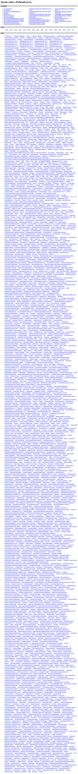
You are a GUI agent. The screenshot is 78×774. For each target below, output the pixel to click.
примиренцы (40, 580)
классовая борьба (26, 392)
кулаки (58, 423)
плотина (15, 536)
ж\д (45, 335)
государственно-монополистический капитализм (35, 306)
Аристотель (40, 76)
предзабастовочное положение (29, 575)
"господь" (20, 51)
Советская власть (9, 191)
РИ (47, 176)
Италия (45, 127)
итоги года (48, 379)
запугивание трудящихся (34, 354)
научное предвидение (27, 470)
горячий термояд (60, 304)
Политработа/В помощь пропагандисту (39, 21)
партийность (72, 518)
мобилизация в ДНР (32, 458)
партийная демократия (37, 518)
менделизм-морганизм (61, 445)
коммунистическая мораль (11, 406)
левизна (62, 425)
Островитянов (63, 162)
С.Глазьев (37, 184)
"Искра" (28, 36)
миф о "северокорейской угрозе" (38, 457)
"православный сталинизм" (50, 58)
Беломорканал (38, 80)
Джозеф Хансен (23, 112)
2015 (55, 30)
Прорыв (71, 174)
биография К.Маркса (49, 244)
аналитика (7, 228)
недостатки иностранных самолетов (59, 475)
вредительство (31, 289)
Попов (69, 169)
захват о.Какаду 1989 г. (57, 355)
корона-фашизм (36, 414)
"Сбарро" (23, 47)
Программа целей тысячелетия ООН (65, 173)
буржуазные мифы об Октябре (12, 266)
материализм (58, 440)
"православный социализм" (34, 58)
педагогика (22, 521)
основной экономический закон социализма (41, 507)
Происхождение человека (52, 174)
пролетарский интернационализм (13, 595)
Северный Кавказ (49, 188)
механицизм (71, 448)
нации (6, 472)
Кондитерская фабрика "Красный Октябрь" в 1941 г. (18, 137)
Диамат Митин (33, 112)
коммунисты (38, 406)
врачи (68, 288)
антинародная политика (59, 232)
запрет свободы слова (21, 354)
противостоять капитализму (12, 609)
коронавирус (52, 414)
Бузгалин (40, 85)
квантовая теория (58, 389)
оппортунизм (71, 499)
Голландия (21, 103)
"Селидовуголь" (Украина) (34, 47)
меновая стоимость (10, 447)
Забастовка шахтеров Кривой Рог (13, 118)
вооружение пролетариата (56, 284)
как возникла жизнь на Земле (65, 382)
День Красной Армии (28, 110)
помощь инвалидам (51, 560)
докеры (25, 330)
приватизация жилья (66, 578)
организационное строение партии (25, 502)
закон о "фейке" (24, 348)
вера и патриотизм (17, 272)
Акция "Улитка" (29, 74)
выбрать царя (42, 296)
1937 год (64, 64)
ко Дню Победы (9, 401)
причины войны (28, 584)
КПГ (68, 129)
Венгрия (34, 91)
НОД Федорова (13, 154)
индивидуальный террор (64, 365)
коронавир (44, 414)
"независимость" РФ (37, 54)
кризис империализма (55, 421)
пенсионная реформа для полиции (26, 523)
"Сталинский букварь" (70, 47)
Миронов (50, 149)
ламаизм (49, 425)
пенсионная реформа (10, 523)
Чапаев (62, 211)
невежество (8, 475)
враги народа (61, 288)
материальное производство (46, 441)
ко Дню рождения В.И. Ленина (23, 401)
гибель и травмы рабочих (23, 301)
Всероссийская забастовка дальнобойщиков (28, 96)
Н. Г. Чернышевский (22, 151)
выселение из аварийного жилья (47, 298)
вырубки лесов (34, 298)
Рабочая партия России (45, 178)
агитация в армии (49, 223)
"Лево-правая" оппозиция (11, 37)
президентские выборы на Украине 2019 (15, 577)
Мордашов (69, 149)
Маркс (73, 146)
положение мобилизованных (30, 555)
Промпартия (64, 174)
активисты (56, 225)
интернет (37, 370)
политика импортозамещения (38, 546)
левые (67, 425)
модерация (52, 458)
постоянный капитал (34, 565)
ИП (11, 125)
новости (53, 482)
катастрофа (51, 387)
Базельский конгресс (56, 78)
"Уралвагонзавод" (9, 49)
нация (55, 474)
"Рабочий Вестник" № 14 (55, 41)
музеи (70, 460)
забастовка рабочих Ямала (11, 343)
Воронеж (66, 95)
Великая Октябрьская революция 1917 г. (40, 88)
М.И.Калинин (49, 144)
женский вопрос (68, 335)
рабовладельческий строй (50, 612)
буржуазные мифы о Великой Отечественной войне (57, 264)
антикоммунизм (47, 232)
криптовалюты (8, 423)
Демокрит (18, 110)
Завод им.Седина (53, 118)
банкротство (63, 239)
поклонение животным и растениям (14, 545)
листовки (50, 430)
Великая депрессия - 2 (56, 90)
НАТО (67, 152)
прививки (21, 580)
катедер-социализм (10, 389)
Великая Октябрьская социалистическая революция (18, 90)
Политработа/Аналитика (35, 18)
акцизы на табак (72, 225)
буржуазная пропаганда (60, 259)
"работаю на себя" (63, 58)
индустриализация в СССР (12, 367)
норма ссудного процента (11, 485)
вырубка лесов (24, 298)
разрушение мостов (33, 622)
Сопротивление (43, 191)
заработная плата (47, 354)
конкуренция (18, 409)
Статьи (56, 22)
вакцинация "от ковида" (11, 271)
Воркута (60, 95)
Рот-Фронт (56, 183)
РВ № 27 (38, 176)
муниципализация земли (11, 462)
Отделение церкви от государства (13, 164)
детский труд (17, 323)
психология (46, 611)
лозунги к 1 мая (9, 433)
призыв (33, 580)
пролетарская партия (35, 594)
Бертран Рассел (27, 81)
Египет (47, 113)
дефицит (44, 323)
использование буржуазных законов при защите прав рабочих (34, 374)
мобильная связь (43, 458)
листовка (44, 430)
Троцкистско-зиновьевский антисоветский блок (31, 201)
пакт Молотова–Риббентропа (36, 516)
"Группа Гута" (8, 36)
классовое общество (10, 397)
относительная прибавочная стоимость (15, 512)
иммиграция (52, 364)
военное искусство (71, 274)
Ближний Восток (42, 81)
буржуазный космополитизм (25, 267)
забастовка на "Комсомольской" (60, 342)
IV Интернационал (19, 69)
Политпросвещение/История (11, 22)
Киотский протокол (10, 134)
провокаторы (25, 587)
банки (56, 239)
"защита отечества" (63, 51)
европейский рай (22, 333)
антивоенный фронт (36, 230)
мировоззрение (51, 452)
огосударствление (55, 497)
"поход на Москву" (61, 56)
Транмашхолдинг (49, 200)
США (72, 184)
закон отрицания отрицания (57, 348)
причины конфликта (47, 585)
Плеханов (12, 169)
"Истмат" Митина (37, 36)
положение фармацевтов (27, 560)
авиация (36, 222)
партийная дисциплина (51, 518)
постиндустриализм (68, 563)
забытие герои (23, 345)
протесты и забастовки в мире (36, 604)
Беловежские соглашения (26, 80)
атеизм (43, 239)
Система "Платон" (47, 189)
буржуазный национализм (53, 267)
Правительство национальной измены (24, 171)
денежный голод (47, 320)
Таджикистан (8, 198)
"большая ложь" (69, 49)
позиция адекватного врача (61, 543)
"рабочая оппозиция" (10, 59)
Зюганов (69, 122)
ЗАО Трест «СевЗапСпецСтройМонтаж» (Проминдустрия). (38, 117)
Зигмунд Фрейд (34, 122)
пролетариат (24, 594)
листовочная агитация (61, 430)
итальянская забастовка (70, 377)
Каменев (47, 130)
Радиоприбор (70, 179)
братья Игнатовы (9, 254)
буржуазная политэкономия (45, 259)
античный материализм (52, 237)
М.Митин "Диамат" (68, 144)
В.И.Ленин (72, 85)
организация (8, 504)
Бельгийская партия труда (58, 80)
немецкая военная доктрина (12, 477)
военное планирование (11, 276)
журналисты (63, 338)
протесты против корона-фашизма (28, 606)
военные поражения (46, 277)
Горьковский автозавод (70, 103)
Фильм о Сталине (16, 208)
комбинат (50, 403)
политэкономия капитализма (12, 551)
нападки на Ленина (59, 463)
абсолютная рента (29, 220)
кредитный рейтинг (69, 418)
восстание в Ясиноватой (57, 286)
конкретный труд (9, 409)
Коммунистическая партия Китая (21, 135)
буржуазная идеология (10, 257)
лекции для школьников (42, 426)
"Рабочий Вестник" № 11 (11, 41)
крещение (37, 419)
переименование (9, 528)
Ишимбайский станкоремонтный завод (59, 127)
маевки (47, 433)
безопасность (23, 242)
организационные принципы (43, 502)
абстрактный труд (40, 220)
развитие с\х (32, 619)
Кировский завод (21, 134)
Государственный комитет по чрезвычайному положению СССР (36, 105)
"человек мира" (25, 61)
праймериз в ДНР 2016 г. (34, 572)
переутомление (66, 529)
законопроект (47, 350)
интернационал (17, 370)
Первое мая (21, 167)
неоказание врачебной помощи (23, 479)
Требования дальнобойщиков (63, 200)
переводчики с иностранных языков (41, 526)
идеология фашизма (59, 360)
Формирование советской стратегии (50, 210)
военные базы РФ (52, 276)
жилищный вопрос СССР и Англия (14, 338)
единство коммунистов (11, 335)
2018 (42, 30)
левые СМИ (74, 425)
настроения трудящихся (64, 467)
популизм (18, 562)
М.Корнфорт (58, 144)
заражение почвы (28, 355)
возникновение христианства (56, 281)
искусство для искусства (65, 372)
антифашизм (20, 235)
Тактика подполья (40, 198)
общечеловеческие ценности (12, 496)
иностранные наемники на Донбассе (58, 367)
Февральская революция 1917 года (43, 206)
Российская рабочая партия (24, 183)
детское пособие (27, 323)
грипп (67, 310)
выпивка (60, 296)
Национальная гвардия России (48, 154)
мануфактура (63, 435)
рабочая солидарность (39, 614)
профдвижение (25, 609)
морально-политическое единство (52, 460)
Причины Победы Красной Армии (45, 173)
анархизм (14, 228)
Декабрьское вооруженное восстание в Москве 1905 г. (40, 108)
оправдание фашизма (49, 501)
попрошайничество (10, 562)
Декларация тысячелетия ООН (64, 108)
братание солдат (64, 252)
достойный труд (38, 332)
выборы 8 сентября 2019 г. (69, 294)
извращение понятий (30, 362)
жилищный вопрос (56, 337)
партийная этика (63, 518)
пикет (51, 531)
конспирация (27, 409)
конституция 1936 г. (45, 409)
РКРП (56, 176)
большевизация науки (34, 247)
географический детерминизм (57, 299)
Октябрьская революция (11, 162)
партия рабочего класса (40, 519)
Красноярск (16, 139)
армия (31, 239)
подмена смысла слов (69, 540)
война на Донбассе (62, 282)
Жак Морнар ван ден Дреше (12, 115)
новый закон (43, 484)
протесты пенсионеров (70, 604)
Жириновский (54, 115)
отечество (73, 509)
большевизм (45, 247)
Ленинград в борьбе (29, 142)
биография (40, 244)
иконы (45, 364)
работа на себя (28, 614)
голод (47, 303)
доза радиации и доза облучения (13, 330)
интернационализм (28, 370)
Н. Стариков (51, 152)
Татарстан (17, 200)
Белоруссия (47, 80)
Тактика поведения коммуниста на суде (23, 198)
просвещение (28, 597)
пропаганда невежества (63, 595)
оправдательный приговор (64, 501)
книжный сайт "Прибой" (69, 399)
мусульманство (28, 462)
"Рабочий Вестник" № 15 (11, 42)
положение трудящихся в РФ (43, 558)
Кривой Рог (23, 139)
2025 (11, 30)
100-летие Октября (42, 64)
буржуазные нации (27, 266)
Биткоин (34, 81)
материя (58, 441)
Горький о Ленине (57, 103)
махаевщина (72, 441)
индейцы (54, 365)
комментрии (8, 404)
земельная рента (9, 359)
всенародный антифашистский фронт (51, 289)
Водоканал (54, 93)
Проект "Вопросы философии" (13, 174)
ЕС (36, 113)
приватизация (55, 578)
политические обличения (48, 548)
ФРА (30, 206)
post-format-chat (63, 69)
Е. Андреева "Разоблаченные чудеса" (14, 113)
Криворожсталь (32, 139)
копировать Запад (25, 414)
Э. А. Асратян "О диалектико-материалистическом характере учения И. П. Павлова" (41, 215)
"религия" (33, 59)
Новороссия (24, 156)
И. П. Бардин (8, 124)
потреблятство (19, 567)
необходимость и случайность (49, 477)
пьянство (39, 612)
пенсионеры (50, 521)
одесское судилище (10, 499)
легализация (31, 426)
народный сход (51, 465)
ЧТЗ (53, 211)
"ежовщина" (27, 51)
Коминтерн (67, 134)
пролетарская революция (48, 594)
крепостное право (15, 419)
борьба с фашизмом (53, 252)
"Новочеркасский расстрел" (52, 37)
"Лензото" (22, 37)
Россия (34, 183)
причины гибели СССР (57, 584)
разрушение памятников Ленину (48, 622)
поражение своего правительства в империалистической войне (21, 563)
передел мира (63, 526)
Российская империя (10, 183)
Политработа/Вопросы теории (37, 22)
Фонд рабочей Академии (32, 210)
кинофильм (29, 391)
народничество (41, 465)
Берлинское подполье (15, 81)
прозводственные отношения (43, 590)
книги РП (45, 399)
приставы (7, 584)
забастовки (35, 343)
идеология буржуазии (46, 360)
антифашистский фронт (48, 235)
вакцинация (69, 269)
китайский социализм (53, 391)
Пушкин (32, 176)
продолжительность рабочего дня (39, 589)
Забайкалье (59, 117)
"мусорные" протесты (55, 53)
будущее (51, 254)
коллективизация (59, 401)
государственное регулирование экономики (61, 306)
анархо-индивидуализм (32, 228)
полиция (59, 551)
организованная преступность (61, 504)
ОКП (22, 161)
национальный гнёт (46, 474)
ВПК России (54, 86)
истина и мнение (14, 376)
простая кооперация (39, 597)
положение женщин (56, 553)
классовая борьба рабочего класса (63, 394)
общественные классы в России (31, 494)
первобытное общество (65, 523)
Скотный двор (57, 189)
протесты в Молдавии (10, 604)
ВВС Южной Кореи (35, 86)
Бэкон (65, 85)
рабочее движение (60, 614)
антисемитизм (57, 233)
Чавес (56, 211)
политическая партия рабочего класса (14, 548)
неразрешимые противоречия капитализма (16, 480)
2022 (24, 30)
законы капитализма (69, 350)
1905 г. (54, 64)
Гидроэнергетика (56, 102)
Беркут (6, 81)
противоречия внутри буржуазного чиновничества (49, 607)
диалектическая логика (68, 323)
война (6, 282)
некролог (73, 475)
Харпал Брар (8, 211)
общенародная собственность (68, 491)
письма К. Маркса (66, 531)
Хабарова (70, 210)
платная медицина (68, 534)
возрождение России (71, 281)
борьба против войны (34, 249)
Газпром (7, 102)
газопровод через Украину (68, 298)
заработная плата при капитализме (63, 354)
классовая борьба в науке (28, 394)
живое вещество (38, 337)
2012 (68, 30)
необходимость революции (65, 477)
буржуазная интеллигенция (25, 257)
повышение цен (28, 540)
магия (42, 433)
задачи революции (22, 347)
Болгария (63, 81)
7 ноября (26, 68)
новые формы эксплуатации (31, 484)
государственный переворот (12, 308)
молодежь (19, 460)
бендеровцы (63, 242)
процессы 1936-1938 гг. (63, 609)
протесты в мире (22, 604)
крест (23, 419)
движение (33, 313)
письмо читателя (19, 533)
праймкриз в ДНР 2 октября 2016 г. (52, 572)
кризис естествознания (42, 421)
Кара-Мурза (8, 132)
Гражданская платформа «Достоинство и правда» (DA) (19, 107)
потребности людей (29, 567)
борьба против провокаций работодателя (52, 249)
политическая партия (66, 546)
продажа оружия (9, 589)
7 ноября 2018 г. (34, 68)
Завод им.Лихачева (42, 118)
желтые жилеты (58, 335)
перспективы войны (43, 531)
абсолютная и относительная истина (59, 218)
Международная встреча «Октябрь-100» (52, 147)
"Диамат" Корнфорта (19, 36)
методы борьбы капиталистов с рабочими (15, 448)
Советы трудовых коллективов (29, 191)
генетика (39, 299)
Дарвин (75, 107)
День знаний (59, 110)
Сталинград (38, 193)
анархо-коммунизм (44, 228)
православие (50, 568)
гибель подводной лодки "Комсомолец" (42, 301)
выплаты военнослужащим (12, 298)
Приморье (32, 173)
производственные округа (26, 592)
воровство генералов (37, 286)
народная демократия (10, 465)
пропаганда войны (36, 595)
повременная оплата (43, 538)
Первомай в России (49, 167)
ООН (31, 161)
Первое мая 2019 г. (30, 167)
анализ (53, 227)
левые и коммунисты (10, 426)
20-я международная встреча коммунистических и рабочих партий (32, 66)
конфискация (56, 411)
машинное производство (19, 443)
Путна (26, 176)
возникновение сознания (40, 281)
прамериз (64, 572)
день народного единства (26, 321)
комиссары (58, 403)
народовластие (60, 465)
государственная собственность (13, 306)
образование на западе (10, 491)
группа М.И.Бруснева (10, 311)
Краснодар (68, 137)
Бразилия (30, 83)
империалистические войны (28, 365)
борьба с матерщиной (41, 250)
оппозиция (63, 499)
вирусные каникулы (71, 272)
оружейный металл (27, 506)
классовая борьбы (9, 396)
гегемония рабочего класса (29, 299)
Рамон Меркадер (9, 181)
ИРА (14, 125)
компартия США (47, 406)
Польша (63, 169)
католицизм (26, 389)
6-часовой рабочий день (11, 68)
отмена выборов (27, 511)
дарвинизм (22, 313)
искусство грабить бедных (51, 372)
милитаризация (31, 450)
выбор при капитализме (49, 294)
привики (27, 580)
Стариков (63, 195)
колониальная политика (25, 403)
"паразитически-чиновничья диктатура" (43, 56)
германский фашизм (10, 301)
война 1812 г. (12, 282)
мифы (50, 457)
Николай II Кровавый (63, 154)
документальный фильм (46, 330)
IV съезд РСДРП (29, 69)
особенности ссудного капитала (13, 509)
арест (6, 239)
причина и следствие (16, 584)
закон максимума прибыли (12, 348)
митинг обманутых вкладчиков (24, 455)
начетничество (62, 474)
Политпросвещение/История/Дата (12, 24)
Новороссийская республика (12, 156)
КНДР (53, 129)
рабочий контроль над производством (25, 617)
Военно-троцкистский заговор (67, 93)
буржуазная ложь (9, 259)
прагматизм (36, 570)
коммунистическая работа (27, 406)
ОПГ (36, 161)
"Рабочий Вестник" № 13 (40, 41)
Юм (74, 217)
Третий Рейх (8, 201)
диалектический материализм (12, 325)
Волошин (53, 95)
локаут (26, 433)
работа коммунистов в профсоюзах (14, 614)
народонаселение (9, 467)
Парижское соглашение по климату (52, 166)
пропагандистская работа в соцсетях (14, 597)
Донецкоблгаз (63, 112)
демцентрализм (37, 320)
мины (67, 450)
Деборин (22, 108)
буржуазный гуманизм (10, 267)
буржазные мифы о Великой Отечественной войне (18, 255)
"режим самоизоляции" (23, 59)
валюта (35, 271)
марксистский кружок (57, 436)
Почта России (8, 171)
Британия (37, 83)
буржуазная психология (11, 261)
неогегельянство (9, 479)
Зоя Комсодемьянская (59, 122)
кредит (60, 418)
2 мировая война (9, 66)
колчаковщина (43, 403)
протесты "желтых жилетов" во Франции (40, 602)
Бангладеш (7, 80)
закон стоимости (28, 350)
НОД (6, 154)
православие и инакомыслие (63, 568)
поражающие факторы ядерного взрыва (38, 562)
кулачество (64, 423)
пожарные (21, 543)
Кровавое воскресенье (44, 139)
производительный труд (11, 592)
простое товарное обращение (12, 599)
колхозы (35, 403)
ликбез (18, 430)
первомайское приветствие (45, 524)
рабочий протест (41, 617)
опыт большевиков (9, 502)
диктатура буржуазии (54, 325)
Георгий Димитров (27, 102)
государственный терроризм (43, 308)
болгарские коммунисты (21, 247)
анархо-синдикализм (56, 228)
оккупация (33, 499)
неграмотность (45, 475)
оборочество (68, 487)
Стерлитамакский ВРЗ (10, 196)
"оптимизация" (9, 56)
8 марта (42, 68)
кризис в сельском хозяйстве (26, 421)
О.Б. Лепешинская (9, 161)
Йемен (72, 127)
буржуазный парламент (67, 267)
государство (55, 308)
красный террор (32, 418)
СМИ (57, 184)
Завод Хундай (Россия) (30, 118)
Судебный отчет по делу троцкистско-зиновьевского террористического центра (39, 196)
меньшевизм (19, 447)
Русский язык (70, 183)
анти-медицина (16, 230)
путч (29, 612)
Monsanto (38, 69)
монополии (34, 460)
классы (61, 397)
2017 (46, 30)
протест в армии (52, 599)
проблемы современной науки (12, 587)
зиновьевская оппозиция (21, 359)
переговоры (56, 526)
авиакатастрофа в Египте (11, 222)
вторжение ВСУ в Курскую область (14, 294)
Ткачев (41, 200)
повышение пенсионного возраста (14, 540)
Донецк (56, 112)
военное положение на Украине (26, 276)
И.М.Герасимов (68, 124)
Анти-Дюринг (25, 76)
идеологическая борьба (26, 360)
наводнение (59, 462)
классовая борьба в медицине (12, 394)
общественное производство (68, 492)
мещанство (7, 450)
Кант (64, 130)
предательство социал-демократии (46, 573)
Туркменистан (64, 203)
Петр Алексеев (69, 167)
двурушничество (16, 315)
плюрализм (22, 536)
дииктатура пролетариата (33, 325)
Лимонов (70, 142)
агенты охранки (32, 223)
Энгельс (13, 217)
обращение (21, 491)
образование (44, 489)
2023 (20, 30)
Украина (48, 205)
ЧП (46, 211)
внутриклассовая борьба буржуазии (14, 274)
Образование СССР (57, 161)
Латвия (72, 140)
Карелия (14, 132)
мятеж (39, 462)
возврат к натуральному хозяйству (37, 279)
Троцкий (15, 201)
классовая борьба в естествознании (41, 392)
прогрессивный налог (64, 587)
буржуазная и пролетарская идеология (64, 255)
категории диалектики (61, 387)
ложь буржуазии (26, 431)
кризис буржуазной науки (62, 419)
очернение (18, 516)
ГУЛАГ (74, 100)
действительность (49, 316)
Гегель (18, 102)
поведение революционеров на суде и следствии (17, 538)
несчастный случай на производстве (38, 480)
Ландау (66, 140)
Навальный (26, 154)
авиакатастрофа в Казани (26, 222)
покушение (28, 545)
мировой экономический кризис (13, 453)
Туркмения (73, 203)
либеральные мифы (10, 430)
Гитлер (71, 102)
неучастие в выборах (61, 480)
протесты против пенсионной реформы (48, 606)
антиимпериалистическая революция (14, 232)
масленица (71, 438)
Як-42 (15, 218)
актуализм (63, 225)
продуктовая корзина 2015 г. (57, 589)
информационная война (11, 372)
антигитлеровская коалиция (50, 230)
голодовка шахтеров (10, 304)
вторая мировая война (53, 293)
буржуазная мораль (20, 259)
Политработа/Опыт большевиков (63, 14)
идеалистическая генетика (11, 360)
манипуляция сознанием (39, 435)
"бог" (62, 49)
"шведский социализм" (46, 61)
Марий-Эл (67, 146)
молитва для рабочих (10, 460)
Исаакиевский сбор (10, 127)
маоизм (70, 435)
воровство (27, 286)
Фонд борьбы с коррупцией (51, 208)
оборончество (60, 487)
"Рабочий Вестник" (68, 39)
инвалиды (39, 365)
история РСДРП (70, 376)
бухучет (48, 269)
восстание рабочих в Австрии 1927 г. (33, 288)
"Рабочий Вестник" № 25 (41, 44)
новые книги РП (9, 484)
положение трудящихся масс (12, 560)
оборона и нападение (49, 487)
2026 (6, 30)
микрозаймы (22, 450)
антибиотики (25, 230)
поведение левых (59, 536)
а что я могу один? (43, 218)
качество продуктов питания (38, 389)
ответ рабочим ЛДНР (28, 509)
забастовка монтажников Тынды (13, 342)
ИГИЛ (6, 125)
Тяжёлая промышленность (17, 205)
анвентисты (8, 230)
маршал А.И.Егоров (57, 438)
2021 (28, 30)
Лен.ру (15, 142)
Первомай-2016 (60, 167)
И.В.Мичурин (25, 124)
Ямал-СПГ (21, 218)
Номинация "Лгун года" (56, 156)
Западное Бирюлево (65, 120)
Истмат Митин (26, 127)
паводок (25, 516)
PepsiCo (44, 69)
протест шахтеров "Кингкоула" (13, 602)
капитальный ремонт (29, 387)
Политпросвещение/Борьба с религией (14, 18)
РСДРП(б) (31, 178)
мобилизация (21, 458)
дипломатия (44, 326)
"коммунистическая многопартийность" (15, 53)
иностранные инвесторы (26, 367)
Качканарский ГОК (56, 132)
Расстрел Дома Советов (21, 181)
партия (18, 519)
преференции (8, 578)
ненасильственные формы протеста (30, 477)
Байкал (65, 78)
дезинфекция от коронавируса (12, 316)
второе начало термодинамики (33, 294)
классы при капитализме (11, 399)
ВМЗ (43, 86)
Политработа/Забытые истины (37, 24)
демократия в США (17, 320)
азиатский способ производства (43, 225)
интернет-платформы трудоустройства (51, 370)
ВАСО (15, 86)
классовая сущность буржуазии (36, 396)
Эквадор (7, 217)
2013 (64, 30)
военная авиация (37, 274)
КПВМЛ (63, 129)
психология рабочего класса (68, 611)
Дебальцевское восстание (11, 108)
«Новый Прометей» (33, 71)
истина (6, 376)
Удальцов (34, 205)
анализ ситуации (71, 227)
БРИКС (36, 78)
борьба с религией (41, 252)
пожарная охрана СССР (11, 543)
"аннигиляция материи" (22, 49)
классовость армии (53, 397)
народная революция (22, 465)
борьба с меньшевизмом (55, 250)
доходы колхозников (49, 332)
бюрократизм (60, 269)
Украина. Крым (57, 205)
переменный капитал (50, 528)
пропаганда (27, 595)
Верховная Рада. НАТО (11, 93)
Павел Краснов (57, 164)
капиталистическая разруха (61, 386)
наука (19, 469)
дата (28, 313)
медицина (35, 443)
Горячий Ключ (8, 105)
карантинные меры (41, 387)
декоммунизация (68, 316)
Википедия (47, 93)
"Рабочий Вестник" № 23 (26, 44)
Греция (37, 107)
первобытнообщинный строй (12, 524)
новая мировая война (35, 482)
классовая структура (21, 396)
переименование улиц (21, 528)
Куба (71, 139)
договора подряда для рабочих (61, 328)
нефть (70, 480)
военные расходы (57, 277)
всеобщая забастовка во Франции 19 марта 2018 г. (37, 291)
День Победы (39, 110)
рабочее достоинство (10, 616)
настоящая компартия (37, 467)
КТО (27, 130)
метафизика (71, 447)
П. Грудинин (27, 164)
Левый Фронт (8, 142)
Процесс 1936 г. (9, 176)
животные (46, 337)
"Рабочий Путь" (67, 46)
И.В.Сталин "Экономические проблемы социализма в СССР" (46, 124)
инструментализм (22, 369)
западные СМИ (48, 352)
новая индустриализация (22, 482)
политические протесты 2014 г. (13, 550)
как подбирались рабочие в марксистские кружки (18, 386)
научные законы (39, 470)
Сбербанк (40, 186)
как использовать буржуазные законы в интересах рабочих (20, 384)
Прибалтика (25, 173)
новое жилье (46, 482)
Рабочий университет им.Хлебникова (55, 179)
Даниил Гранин (67, 107)
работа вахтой (62, 612)
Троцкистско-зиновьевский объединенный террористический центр (22, 203)
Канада (60, 130)
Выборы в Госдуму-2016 (11, 100)
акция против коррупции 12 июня (40, 227)
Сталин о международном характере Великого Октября (19, 193)
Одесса (65, 161)
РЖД (43, 176)
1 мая (32, 63)
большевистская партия (64, 247)
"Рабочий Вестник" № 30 (70, 44)
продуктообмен (70, 589)
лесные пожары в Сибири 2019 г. (13, 428)
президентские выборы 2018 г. (47, 575)
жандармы (50, 335)
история (52, 376)
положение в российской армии (41, 553)
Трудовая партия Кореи (48, 203)
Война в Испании (28, 95)
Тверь (29, 200)
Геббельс (13, 102)
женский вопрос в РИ (10, 337)
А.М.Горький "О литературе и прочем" (50, 73)
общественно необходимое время (30, 492)
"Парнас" (19, 39)
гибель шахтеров (9, 303)
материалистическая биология (12, 441)
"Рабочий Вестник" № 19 (41, 42)
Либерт (64, 142)
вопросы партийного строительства (14, 286)
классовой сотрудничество (39, 397)
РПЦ (16, 178)
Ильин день (49, 125)
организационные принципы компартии (63, 502)
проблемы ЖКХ (71, 585)
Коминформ (8, 135)
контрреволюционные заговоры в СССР (15, 411)
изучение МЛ (26, 364)
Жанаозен (31, 115)
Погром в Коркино (27, 169)
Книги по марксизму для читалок (47, 134)
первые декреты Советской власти (63, 524)
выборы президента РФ (31, 296)
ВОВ (47, 86)
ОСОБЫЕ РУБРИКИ (44, 161)
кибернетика (8, 391)
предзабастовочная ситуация (12, 575)
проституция (49, 597)
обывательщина (45, 497)
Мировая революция (40, 149)
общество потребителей (67, 494)
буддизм (34, 254)
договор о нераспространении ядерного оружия (39, 328)
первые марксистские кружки (12, 526)
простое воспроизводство (61, 597)
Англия (65, 74)
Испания (18, 127)
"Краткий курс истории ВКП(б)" (65, 36)
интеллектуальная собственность (37, 369)
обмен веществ (38, 487)
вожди (25, 279)
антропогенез (63, 237)
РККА (51, 176)
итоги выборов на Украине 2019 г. (35, 379)
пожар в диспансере (68, 541)
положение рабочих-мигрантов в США (58, 556)
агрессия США (21, 225)
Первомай (39, 167)
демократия (8, 320)
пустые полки (8, 612)
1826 (50, 64)
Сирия (39, 189)
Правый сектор (68, 171)
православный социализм (11, 570)
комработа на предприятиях (49, 408)
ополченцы (56, 499)
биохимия (7, 245)
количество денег (49, 401)
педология (29, 521)
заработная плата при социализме (13, 355)
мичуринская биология (60, 457)
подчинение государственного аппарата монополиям (30, 541)
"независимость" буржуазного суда (54, 54)
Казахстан (32, 130)
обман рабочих (29, 487)
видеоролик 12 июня (38, 272)
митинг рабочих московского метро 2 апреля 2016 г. (47, 455)
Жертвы (38, 115)
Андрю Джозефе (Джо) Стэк (12, 76)
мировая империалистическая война (14, 452)
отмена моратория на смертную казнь (43, 511)
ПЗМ (45, 164)
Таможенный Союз (63, 198)
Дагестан (52, 107)
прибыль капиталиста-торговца (42, 578)
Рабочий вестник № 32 (38, 179)
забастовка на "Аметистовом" (43, 342)
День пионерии (69, 110)
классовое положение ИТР (24, 397)
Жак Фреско (24, 115)
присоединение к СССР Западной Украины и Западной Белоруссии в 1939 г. (55, 582)
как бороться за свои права (32, 382)
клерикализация (37, 399)
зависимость (41, 345)
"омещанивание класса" (71, 54)
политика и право (24, 546)
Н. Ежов (31, 151)
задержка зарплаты (44, 347)
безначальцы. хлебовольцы (12, 242)
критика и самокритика (26, 423)
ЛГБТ (40, 140)
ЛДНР (45, 140)
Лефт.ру (58, 142)
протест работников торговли (52, 600)
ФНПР (26, 206)
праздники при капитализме (47, 570)
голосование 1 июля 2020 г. (37, 304)
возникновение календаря (11, 281)
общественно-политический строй (50, 492)
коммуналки (16, 404)
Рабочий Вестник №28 (24, 179)
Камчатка (53, 130)
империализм (60, 364)
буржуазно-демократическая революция (53, 261)
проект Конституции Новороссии (25, 590)
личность (7, 431)
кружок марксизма (44, 423)
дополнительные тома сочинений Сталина (16, 332)
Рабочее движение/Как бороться (63, 21)
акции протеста (9, 227)
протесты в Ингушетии (58, 602)
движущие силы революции (44, 313)
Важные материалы (10, 88)
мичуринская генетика (10, 458)
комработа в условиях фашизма (32, 408)
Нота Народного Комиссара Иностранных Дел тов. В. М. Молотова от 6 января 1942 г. (27, 157)
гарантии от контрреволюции (12, 299)
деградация (25, 315)
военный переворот (10, 279)
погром (36, 540)
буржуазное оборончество (68, 262)
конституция (35, 409)
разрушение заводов (21, 622)
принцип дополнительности (53, 580)
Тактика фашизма (51, 198)
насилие (17, 467)
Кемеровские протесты (68, 132)
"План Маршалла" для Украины (43, 39)
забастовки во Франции (46, 343)
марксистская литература (29, 436)
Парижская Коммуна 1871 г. (34, 166)
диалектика (57, 323)
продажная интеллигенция (22, 589)
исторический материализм (41, 376)
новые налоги (18, 484)
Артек (46, 76)
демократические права (31, 318)
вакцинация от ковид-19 (25, 271)
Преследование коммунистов (12, 173)
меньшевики (27, 447)
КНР (58, 129)
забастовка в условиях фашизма (51, 340)
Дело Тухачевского (9, 110)
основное (57, 506)
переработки (8, 529)
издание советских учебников (45, 362)
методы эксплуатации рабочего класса (38, 448)
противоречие (64, 606)
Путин (22, 176)
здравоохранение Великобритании (61, 357)
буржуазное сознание (24, 264)
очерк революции (9, 516)
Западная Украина (53, 120)
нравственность (24, 485)
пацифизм (15, 521)
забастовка (7, 340)
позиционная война (47, 543)
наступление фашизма (10, 469)
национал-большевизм (15, 472)
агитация (40, 223)
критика (16, 423)
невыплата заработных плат (19, 475)
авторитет (24, 223)
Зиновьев (42, 122)
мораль (40, 460)
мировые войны (27, 453)
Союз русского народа (59, 191)
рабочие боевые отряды (23, 616)
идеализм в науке (64, 359)
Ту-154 (57, 203)
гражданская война (24, 310)
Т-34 (71, 196)
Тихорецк (35, 200)
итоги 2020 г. (20, 379)
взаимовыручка (27, 272)
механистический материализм (58, 448)
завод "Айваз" (63, 345)
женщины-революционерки (25, 337)
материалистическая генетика (30, 441)
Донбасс (41, 112)
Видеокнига (39, 93)
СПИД (62, 184)
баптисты (19, 240)
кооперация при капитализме (57, 413)
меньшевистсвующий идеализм (58, 447)
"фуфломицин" (9, 61)
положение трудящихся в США (60, 558)
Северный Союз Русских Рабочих (64, 188)
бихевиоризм (15, 245)
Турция (6, 205)
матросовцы (64, 441)
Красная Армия (60, 137)
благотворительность (46, 245)
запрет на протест (9, 354)
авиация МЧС (43, 222)
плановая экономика (33, 534)
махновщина (8, 443)
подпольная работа (9, 541)
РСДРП (25, 178)
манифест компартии (52, 435)
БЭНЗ (41, 78)
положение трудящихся (28, 558)
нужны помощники (10, 487)
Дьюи (70, 112)
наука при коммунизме (28, 469)
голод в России (55, 303)
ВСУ (64, 86)
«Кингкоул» (72, 69)
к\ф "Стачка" (23, 381)
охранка (64, 514)
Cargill (63, 68)
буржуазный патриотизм (28, 269)
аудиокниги (50, 239)
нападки (50, 463)
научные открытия (50, 470)
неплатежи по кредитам (49, 479)
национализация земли (39, 472)
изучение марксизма (37, 364)
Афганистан (58, 76)
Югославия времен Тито (29, 217)
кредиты (7, 419)
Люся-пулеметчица (20, 144)
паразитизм (60, 516)
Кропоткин (54, 139)
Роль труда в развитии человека (55, 181)
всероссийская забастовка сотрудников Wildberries (18, 293)
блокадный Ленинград (59, 245)
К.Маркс (39, 129)
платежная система (57, 534)
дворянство (8, 315)
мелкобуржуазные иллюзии (12, 445)
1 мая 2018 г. (38, 63)
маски (65, 438)
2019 (37, 30)
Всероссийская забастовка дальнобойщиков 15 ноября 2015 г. (21, 98)
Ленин (20, 142)
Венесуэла (41, 91)
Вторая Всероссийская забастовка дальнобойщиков (51, 98)
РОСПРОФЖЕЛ (69, 176)
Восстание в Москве (10, 96)
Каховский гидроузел (43, 132)
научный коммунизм (61, 470)
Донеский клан (49, 112)
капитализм (49, 386)
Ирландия (70, 125)
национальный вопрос (34, 474)
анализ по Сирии (60, 227)
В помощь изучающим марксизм (12, 11)
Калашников (40, 130)
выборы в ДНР (20, 296)
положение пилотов (64, 555)
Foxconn (68, 68)
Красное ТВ (8, 139)
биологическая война (62, 244)
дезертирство (67, 315)
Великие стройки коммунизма (12, 91)
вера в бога (7, 272)
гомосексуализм (50, 304)
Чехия (16, 213)
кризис (43, 419)
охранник (70, 514)
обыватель (36, 497)
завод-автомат (72, 345)
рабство (58, 617)
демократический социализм (46, 318)
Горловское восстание (45, 103)
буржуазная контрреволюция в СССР (60, 257)
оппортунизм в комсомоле (11, 501)
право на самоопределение (70, 567)
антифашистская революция (33, 235)
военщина (19, 279)
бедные (52, 240)
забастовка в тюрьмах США (34, 340)
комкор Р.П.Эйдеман (67, 403)
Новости (6, 13)
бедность (33, 240)
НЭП (20, 154)
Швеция (40, 213)
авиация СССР (53, 222)
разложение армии (69, 621)
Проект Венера (26, 174)
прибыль (29, 578)
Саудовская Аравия (31, 186)
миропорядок (36, 453)
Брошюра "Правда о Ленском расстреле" (15, 85)
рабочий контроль (9, 617)
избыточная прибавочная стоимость (14, 362)
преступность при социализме (61, 577)
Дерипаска (7, 112)
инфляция (65, 370)
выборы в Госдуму (9, 296)
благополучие (35, 245)
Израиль (37, 125)
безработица (44, 242)
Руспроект (63, 183)
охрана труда (57, 514)
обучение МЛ (40, 491)
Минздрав (31, 149)
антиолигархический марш (28, 233)
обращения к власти (30, 491)
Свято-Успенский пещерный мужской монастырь (17, 188)
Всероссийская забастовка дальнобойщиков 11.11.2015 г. (56, 96)
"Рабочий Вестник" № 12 (26, 41)
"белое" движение (54, 49)
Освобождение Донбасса (38, 162)
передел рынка (73, 526)
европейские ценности (11, 333)
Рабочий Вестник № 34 (59, 178)
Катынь (34, 132)
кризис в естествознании (11, 421)
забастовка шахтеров (25, 343)
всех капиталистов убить (38, 293)
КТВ (23, 130)
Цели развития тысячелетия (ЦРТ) (34, 211)
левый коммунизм (22, 426)
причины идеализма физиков (12, 585)
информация (22, 372)
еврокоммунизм (70, 332)
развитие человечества (55, 619)
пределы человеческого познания (65, 573)
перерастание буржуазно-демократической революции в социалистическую (32, 529)
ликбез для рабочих (27, 430)
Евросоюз (40, 113)
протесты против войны (11, 606)
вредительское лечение (20, 289)
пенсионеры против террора (62, 521)
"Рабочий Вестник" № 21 (11, 44)
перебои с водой (26, 526)
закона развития (38, 350)
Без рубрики (7, 10)
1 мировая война (48, 63)
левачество (55, 425)
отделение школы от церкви (62, 509)
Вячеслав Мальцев (37, 100)
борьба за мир (8, 249)
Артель (51, 76)
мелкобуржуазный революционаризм (30, 445)
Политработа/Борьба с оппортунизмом (39, 19)
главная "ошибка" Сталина (22, 303)
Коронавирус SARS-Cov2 (40, 137)
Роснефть (67, 181)
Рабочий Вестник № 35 (11, 179)
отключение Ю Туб (17, 511)
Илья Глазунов (57, 125)
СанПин (12, 186)
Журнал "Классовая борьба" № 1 (13, 117)
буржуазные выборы (37, 264)
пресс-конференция (32, 577)
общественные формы (47, 494)
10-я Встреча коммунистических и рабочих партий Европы (20, 64)
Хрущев (22, 211)
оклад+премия (41, 499)
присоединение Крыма (27, 582)
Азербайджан (20, 74)
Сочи (50, 191)
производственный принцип (59, 592)
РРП (21, 178)
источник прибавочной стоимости (54, 377)
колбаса (41, 401)
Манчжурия (59, 146)
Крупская (61, 139)
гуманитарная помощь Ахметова (42, 311)
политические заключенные (33, 548)
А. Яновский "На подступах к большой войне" (25, 73)
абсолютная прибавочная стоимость (14, 220)
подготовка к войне (45, 540)
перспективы (20, 531)
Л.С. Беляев (35, 140)
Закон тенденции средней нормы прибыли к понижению (19, 120)
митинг (55, 453)
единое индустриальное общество (37, 333)
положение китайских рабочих (13, 555)
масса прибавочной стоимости (34, 440)
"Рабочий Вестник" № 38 (41, 46)
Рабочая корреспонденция (61, 18)
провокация (34, 587)
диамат (23, 325)
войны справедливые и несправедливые (26, 284)
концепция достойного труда (32, 413)
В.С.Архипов (8, 86)
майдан (53, 433)
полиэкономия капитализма (12, 553)
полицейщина (51, 551)
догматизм (22, 328)
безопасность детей (34, 242)
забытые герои (32, 345)
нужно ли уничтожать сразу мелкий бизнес (64, 485)
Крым (66, 139)
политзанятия (8, 546)
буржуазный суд (40, 269)
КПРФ (73, 129)
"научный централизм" (11, 54)
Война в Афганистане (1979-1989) (13, 95)
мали (20, 435)
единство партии (22, 335)
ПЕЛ (41, 164)
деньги (58, 321)
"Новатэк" (40, 37)
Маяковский (37, 147)
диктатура (44, 325)
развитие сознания (42, 619)
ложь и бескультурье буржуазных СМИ (43, 431)
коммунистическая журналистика (56, 404)
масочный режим (9, 440)
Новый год (45, 156)
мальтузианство (27, 435)
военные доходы (35, 277)
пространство (25, 599)
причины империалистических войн (31, 585)
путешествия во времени (20, 612)
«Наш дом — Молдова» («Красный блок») (16, 71)
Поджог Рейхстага (55, 169)
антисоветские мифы (10, 235)
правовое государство (29, 568)
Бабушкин (47, 78)
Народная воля (34, 154)
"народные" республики (68, 53)
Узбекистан (42, 205)
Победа (19, 169)
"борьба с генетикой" (10, 51)
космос (13, 418)
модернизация (60, 458)
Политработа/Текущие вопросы (63, 15)
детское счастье (37, 323)
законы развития (9, 352)
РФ (37, 178)
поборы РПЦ (49, 536)
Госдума (16, 105)
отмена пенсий (59, 511)
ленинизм (53, 426)
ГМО (69, 100)
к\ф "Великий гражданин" (11, 381)
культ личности (9, 425)
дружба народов (60, 332)
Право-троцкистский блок (42, 171)
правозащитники (41, 568)
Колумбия (60, 134)
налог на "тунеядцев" (32, 463)
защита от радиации (34, 357)
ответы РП (50, 509)
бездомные (58, 240)
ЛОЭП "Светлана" (58, 140)
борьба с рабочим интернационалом (25, 252)
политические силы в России (30, 550)
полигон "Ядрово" (61, 545)
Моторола (12, 151)
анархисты (21, 228)
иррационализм (31, 372)
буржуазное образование (11, 264)
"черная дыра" (34, 61)
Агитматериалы (8, 8)
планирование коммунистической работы (15, 534)
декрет (6, 318)
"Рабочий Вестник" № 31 (11, 46)
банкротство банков (10, 240)
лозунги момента (18, 433)
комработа (19, 408)
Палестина (7, 166)
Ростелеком (41, 183)
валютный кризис (43, 271)
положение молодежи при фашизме (48, 555)
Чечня (21, 213)
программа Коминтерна (50, 587)
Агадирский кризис (10, 74)
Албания (37, 74)
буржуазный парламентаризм (12, 269)
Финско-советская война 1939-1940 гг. (32, 208)
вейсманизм (74, 271)
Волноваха (38, 95)
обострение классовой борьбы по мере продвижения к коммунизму (22, 489)
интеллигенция (52, 369)
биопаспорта (73, 244)
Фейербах (7, 208)
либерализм (52, 428)
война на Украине (9, 284)
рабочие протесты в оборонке (39, 616)
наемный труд (8, 463)
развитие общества (23, 619)
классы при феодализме (25, 399)
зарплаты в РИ (38, 355)
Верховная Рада (62, 91)
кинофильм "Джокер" (39, 391)
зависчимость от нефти (52, 345)
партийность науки (10, 519)
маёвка (29, 443)
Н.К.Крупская (60, 152)
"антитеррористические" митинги (39, 49)
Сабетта (7, 186)
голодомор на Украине (23, 304)
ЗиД (27, 122)
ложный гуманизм (16, 431)
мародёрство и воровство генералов (41, 438)
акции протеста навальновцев (22, 227)
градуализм (63, 308)
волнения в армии (43, 284)
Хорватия (15, 211)
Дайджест (58, 107)
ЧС (49, 211)
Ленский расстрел (40, 142)
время (38, 289)
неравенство (60, 479)
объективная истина (10, 497)
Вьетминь (21, 100)
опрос (74, 501)
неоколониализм (37, 479)
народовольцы (69, 465)
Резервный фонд (33, 181)
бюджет (54, 269)
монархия (26, 460)
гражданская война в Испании (39, 310)
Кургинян (12, 140)
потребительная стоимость (61, 565)
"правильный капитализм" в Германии (15, 58)
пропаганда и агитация (49, 595)
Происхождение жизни (38, 174)
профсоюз (33, 609)
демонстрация (28, 320)
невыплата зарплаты (34, 475)
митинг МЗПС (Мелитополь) (66, 453)
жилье (41, 338)
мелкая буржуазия (62, 443)
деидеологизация (26, 316)
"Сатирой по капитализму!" (12, 47)
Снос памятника (67, 189)
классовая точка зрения (69, 396)
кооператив (45, 413)
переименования (32, 528)
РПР (12, 178)
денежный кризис (58, 320)
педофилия (37, 521)
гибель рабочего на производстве (63, 301)
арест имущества (23, 239)
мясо (35, 462)
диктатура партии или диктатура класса (15, 326)
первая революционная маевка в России (47, 523)
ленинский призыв (62, 426)
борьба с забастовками (10, 250)
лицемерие (71, 430)
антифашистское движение (37, 237)
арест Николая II (13, 239)
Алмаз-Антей (45, 74)
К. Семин (33, 129)
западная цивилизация (36, 352)
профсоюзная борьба (42, 609)
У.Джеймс (28, 205)
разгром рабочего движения (31, 621)
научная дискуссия (41, 469)
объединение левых (58, 496)
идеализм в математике (52, 359)
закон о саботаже (44, 348)
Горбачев (35, 103)
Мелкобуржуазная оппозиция (12, 149)
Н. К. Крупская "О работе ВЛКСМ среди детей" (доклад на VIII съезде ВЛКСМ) (25, 152)
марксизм (7, 436)
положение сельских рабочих (12, 558)
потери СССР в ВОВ (47, 565)
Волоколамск (45, 95)
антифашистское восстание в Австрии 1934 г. (16, 237)
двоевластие (57, 313)
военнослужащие (41, 276)
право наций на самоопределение (13, 568)
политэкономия (56, 550)
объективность (21, 497)
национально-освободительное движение (15, 474)
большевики (53, 247)
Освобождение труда (52, 162)
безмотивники (66, 240)
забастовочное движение (11, 345)
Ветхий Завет (31, 93)
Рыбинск (7, 184)
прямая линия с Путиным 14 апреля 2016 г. (16, 611)
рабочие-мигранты (53, 616)
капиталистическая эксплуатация (13, 387)
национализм (50, 472)
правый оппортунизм (25, 570)
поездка (48, 541)
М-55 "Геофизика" (32, 144)
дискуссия (52, 326)
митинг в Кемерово (10, 455)
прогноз (40, 587)
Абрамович (65, 73)
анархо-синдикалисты (69, 228)
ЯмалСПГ (28, 218)
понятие (59, 560)
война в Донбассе (22, 282)
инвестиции (47, 365)
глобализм (33, 303)
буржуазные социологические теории (43, 266)
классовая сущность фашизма (53, 396)
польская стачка (40, 560)
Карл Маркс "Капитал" (25, 132)
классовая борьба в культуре (59, 392)
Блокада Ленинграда (54, 81)
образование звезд (65, 489)
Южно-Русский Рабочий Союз (64, 217)
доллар (60, 330)
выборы (59, 294)
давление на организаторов (60, 311)
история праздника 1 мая (20, 377)
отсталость (32, 514)
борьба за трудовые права (20, 249)
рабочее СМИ (50, 614)
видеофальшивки (50, 272)
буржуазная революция (25, 261)
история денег (8, 377)
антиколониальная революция (33, 232)
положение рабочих (10, 556)
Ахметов (65, 76)
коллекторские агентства (11, 403)
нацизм (71, 470)
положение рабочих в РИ (39, 556)
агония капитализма (10, 225)
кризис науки (65, 421)
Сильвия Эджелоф (22, 189)
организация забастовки (19, 504)
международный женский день (48, 443)
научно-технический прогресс (12, 470)
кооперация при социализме (12, 414)
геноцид (46, 299)
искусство (39, 372)
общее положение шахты (52, 491)
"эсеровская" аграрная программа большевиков (17, 63)
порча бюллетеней (44, 563)
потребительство (9, 567)
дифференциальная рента (11, 328)
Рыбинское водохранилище (18, 184)
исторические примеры (26, 376)
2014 (59, 30)
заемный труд (53, 347)
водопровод (28, 274)
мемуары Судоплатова (47, 445)
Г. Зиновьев (46, 100)
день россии (51, 321)
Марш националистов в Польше (24, 147)
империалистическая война (12, 365)
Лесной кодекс (51, 142)
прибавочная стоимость (19, 578)
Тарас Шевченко (9, 200)
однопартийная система (22, 499)
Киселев (29, 134)
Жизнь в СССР (45, 115)
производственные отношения (42, 592)
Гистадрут (65, 102)
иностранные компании (41, 367)
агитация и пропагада (61, 223)
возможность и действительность (56, 279)
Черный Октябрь (9, 213)
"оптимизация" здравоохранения (22, 56)
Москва (7, 151)
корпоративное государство (63, 416)
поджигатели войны (57, 540)
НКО (71, 152)
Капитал (69, 130)
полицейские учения (26, 551)
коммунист (43, 404)
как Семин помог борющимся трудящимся (56, 381)
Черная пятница (69, 211)
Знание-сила (49, 122)
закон (60, 347)
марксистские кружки (44, 436)
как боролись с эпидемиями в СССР (14, 382)
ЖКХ (65, 113)
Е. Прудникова (29, 113)
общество (56, 494)
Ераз (60, 113)
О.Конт (18, 161)
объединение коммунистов (44, 496)
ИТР (18, 125)
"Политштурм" (57, 39)
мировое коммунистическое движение (35, 452)
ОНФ (27, 161)
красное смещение (22, 418)
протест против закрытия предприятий (15, 600)
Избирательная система (27, 125)
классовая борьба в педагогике (44, 394)
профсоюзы (53, 609)
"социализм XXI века (43, 59)
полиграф (70, 545)
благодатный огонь (25, 245)
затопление (47, 355)
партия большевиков (27, 519)
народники (33, 465)
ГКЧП (60, 100)
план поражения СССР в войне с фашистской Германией (40, 533)
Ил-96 (42, 125)
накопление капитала (19, 463)
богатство (69, 245)
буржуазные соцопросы (61, 266)
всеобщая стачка (55, 291)
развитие (64, 617)
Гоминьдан (28, 103)
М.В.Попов (41, 144)
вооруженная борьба (70, 284)
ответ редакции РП (41, 509)
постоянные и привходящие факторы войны (16, 565)
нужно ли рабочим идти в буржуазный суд (41, 485)
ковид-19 (35, 401)
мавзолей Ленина (34, 433)
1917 (59, 64)
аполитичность (72, 237)
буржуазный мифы (39, 267)
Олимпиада (22, 162)
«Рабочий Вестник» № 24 (64, 71)
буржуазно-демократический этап (36, 262)
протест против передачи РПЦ (35, 600)
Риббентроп (42, 181)
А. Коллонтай (8, 73)
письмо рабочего (9, 533)
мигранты (14, 450)
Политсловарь (58, 17)
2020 (33, 30)
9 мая (46, 68)
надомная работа (68, 462)
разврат (64, 619)
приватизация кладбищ (11, 580)
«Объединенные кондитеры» (48, 71)
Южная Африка (41, 217)
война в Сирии (51, 282)
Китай (35, 134)
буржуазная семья (36, 261)
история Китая (60, 376)
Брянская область (31, 85)
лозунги (72, 431)
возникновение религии (26, 281)
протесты (24, 602)
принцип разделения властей (12, 582)
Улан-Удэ (64, 205)
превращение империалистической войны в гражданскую (20, 573)
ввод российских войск (63, 271)
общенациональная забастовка (12, 492)
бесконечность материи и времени (14, 244)
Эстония (19, 217)
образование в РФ (54, 489)
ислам (75, 372)
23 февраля (54, 66)
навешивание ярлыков (48, 462)
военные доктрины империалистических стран (17, 277)
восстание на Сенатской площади (13, 288)
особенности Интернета (60, 507)
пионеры (57, 531)
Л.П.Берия (27, 140)
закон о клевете (34, 348)
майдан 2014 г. (60, 433)
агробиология (29, 225)
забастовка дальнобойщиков (68, 340)
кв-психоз (49, 389)
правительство (57, 567)
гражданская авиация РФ (11, 310)
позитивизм (38, 543)
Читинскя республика (30, 213)
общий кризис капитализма (28, 496)
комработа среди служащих (65, 408)
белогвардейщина (53, 242)
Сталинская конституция (49, 193)
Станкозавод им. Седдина (53, 195)
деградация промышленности (54, 315)
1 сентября (56, 63)
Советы (17, 191)
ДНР (46, 107)
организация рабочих (46, 504)
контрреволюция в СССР (44, 411)
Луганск (12, 144)
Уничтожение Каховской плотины (14, 206)
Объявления (7, 14)
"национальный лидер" (24, 54)
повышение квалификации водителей (60, 538)
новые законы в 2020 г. (63, 482)
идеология (36, 360)
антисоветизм (65, 233)
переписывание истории (63, 528)
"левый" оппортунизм (42, 53)
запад (27, 352)
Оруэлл (29, 162)
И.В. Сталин (16, 124)
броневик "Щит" (19, 254)
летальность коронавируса (30, 428)
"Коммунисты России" (49, 36)
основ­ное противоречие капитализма (43, 506)
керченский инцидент (70, 389)
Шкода (51, 213)
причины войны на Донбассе (41, 584)
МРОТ (32, 146)
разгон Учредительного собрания (13, 621)
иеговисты (68, 360)
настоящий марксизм (50, 467)
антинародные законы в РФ (12, 233)
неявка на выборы (9, 482)
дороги (30, 332)
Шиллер (46, 213)
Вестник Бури (22, 93)
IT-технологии (8, 69)
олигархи (49, 499)
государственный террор (27, 308)
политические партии (62, 548)
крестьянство (29, 419)
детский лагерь (8, 323)
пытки (34, 612)
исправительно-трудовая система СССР (62, 374)
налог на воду (43, 463)
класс (61, 391)
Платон (7, 169)
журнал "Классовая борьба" (51, 338)
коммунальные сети (26, 404)
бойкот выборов (9, 247)
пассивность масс (60, 519)
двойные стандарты (67, 313)
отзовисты (7, 511)
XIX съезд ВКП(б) (52, 69)
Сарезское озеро (20, 186)
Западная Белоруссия (41, 120)
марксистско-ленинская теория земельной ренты (17, 438)
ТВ (75, 196)
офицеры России (48, 514)
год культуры (41, 303)
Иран (64, 125)
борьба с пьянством (10, 252)
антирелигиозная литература (43, 233)
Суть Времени (65, 196)
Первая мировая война (10, 167)
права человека (48, 567)
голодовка (63, 303)
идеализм (42, 359)
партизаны (27, 518)
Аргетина (32, 76)
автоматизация (62, 222)
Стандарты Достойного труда (36, 195)
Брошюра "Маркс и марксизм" (49, 83)
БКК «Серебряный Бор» (26, 78)
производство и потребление (12, 594)
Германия (42, 102)
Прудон (16, 176)
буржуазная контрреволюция (41, 257)
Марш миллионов (9, 147)
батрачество (26, 240)
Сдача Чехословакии (37, 188)
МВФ (17, 146)
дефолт (50, 323)
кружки (36, 423)
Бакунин (71, 78)
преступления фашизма (45, 577)
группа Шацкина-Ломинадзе (25, 311)
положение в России (26, 553)
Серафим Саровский (10, 189)
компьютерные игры (10, 408)
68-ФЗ (20, 68)
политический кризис (45, 550)
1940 (69, 64)
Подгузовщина (44, 169)
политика (15, 546)
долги (55, 330)
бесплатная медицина (29, 244)
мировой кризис (60, 452)
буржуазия (35, 255)
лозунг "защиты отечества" (62, 431)
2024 (15, 30)
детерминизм (64, 321)
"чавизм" (16, 61)
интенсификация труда (63, 369)
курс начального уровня (29, 425)
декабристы (59, 316)
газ (58, 298)
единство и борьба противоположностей (58, 333)
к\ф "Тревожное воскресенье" (36, 381)
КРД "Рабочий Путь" (14, 130)
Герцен (48, 102)
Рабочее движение (59, 19)
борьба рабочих (68, 249)
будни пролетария (43, 254)
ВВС (19, 86)
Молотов (62, 149)
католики (18, 389)
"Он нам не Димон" (66, 37)
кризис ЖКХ (50, 419)
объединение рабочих (70, 496)
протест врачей (62, 599)
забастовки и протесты (60, 343)
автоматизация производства (12, 223)
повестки (34, 538)
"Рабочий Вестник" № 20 (55, 42)
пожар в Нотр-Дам (56, 541)
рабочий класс (63, 616)
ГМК (65, 100)
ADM (51, 68)
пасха (67, 519)
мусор (20, 462)
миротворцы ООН (46, 453)
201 (72, 30)
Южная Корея (50, 217)
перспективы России (30, 531)
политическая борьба (53, 546)
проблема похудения (60, 585)
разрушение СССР (9, 622)
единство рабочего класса (35, 335)
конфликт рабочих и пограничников (14, 413)
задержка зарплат (32, 347)
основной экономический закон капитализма (16, 507)
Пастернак (66, 166)
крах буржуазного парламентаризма (47, 418)
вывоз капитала (52, 296)
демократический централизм (63, 318)
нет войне (51, 480)
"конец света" (30, 53)
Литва (6, 144)
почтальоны (39, 567)
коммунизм (36, 404)
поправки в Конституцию (70, 560)
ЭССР (66, 215)
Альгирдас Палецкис (55, 74)
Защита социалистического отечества (14, 122)
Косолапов (51, 137)
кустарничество (41, 425)
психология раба (54, 611)
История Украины (37, 127)
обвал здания (20, 487)
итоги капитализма (58, 379)
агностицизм (72, 223)
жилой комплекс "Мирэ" (31, 338)
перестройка (57, 529)
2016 (51, 30)
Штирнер (64, 213)
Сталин (68, 191)
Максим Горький (50, 146)
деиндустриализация (38, 316)
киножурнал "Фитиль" (19, 391)
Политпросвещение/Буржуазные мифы (14, 19)
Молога (56, 149)
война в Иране (32, 282)
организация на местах (33, 504)
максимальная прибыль (11, 435)
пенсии (43, 521)
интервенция (8, 370)
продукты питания (9, 590)
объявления (29, 497)
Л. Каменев (20, 140)
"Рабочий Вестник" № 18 (26, 42)
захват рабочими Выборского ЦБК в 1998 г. (16, 357)
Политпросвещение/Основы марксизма (39, 15)
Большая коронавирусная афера (13, 83)
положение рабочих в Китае (24, 556)
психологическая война (35, 611)
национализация (27, 472)
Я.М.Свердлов (8, 218)
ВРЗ (60, 86)
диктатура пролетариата (33, 326)
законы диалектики (58, 350)
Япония (35, 218)
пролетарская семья (62, 594)
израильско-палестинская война (13, 364)
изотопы (57, 362)
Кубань (6, 140)
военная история (47, 274)
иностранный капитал (10, 369)
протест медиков (72, 599)
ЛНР (50, 140)
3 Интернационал (63, 66)
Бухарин (60, 85)
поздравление (29, 543)
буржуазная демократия (46, 255)
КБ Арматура (46, 129)
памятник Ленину (50, 516)
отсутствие (39, 514)
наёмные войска (71, 474)
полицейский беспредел (40, 551)
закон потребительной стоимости (13, 350)
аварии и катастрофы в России (55, 220)
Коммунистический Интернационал (41, 135)
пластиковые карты (45, 534)
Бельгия (69, 80)
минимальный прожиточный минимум (54, 450)
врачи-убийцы (8, 289)
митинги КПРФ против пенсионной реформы (17, 457)
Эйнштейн (72, 215)
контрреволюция (31, 411)
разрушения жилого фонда (66, 622)
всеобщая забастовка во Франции (13, 291)
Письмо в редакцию (9, 15)
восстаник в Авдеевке (50, 288)
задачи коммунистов (10, 347)
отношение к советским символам (54, 512)
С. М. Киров (30, 184)
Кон (53, 135)
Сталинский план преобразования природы (16, 195)
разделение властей (57, 621)
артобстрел (37, 239)
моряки (65, 460)
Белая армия (15, 80)
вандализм (52, 271)
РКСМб (62, 176)
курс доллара (17, 425)
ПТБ (50, 164)
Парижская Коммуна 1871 (18, 166)
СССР (67, 184)
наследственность (26, 467)
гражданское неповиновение (56, 310)
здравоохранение (45, 357)
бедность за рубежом (42, 240)
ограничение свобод (67, 497)
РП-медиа (7, 178)
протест (45, 599)
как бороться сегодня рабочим (49, 382)
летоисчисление (43, 428)
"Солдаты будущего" (48, 47)
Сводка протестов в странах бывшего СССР (56, 186)
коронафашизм (50, 416)
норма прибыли (70, 484)
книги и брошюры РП (56, 399)
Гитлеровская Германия (11, 103)
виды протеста (60, 272)
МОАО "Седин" (24, 146)
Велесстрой (26, 88)
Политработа (32, 17)
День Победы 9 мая (50, 110)
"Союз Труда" (59, 47)
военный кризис (68, 277)
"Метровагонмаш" (31, 37)
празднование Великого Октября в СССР (15, 572)
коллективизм (69, 401)
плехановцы (8, 536)
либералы (59, 428)
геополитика (70, 299)
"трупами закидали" (70, 59)
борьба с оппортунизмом (69, 250)
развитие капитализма (10, 619)
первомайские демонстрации (29, 524)
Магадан (42, 146)
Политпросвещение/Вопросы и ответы (14, 21)
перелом (41, 528)
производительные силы (58, 590)
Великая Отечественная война (41, 90)
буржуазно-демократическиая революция (15, 262)
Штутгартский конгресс (11, 215)
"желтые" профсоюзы (38, 51)
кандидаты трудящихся (38, 386)
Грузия (42, 107)
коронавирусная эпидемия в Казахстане (15, 416)
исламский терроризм (10, 374)
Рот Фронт (48, 183)
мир (72, 450)
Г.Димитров (54, 100)
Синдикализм (31, 189)
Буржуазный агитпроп (50, 85)
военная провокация (58, 274)
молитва (67, 458)
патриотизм (8, 521)
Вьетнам (28, 100)
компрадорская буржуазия (60, 406)
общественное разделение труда (13, 494)
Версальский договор (51, 91)
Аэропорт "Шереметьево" (11, 78)
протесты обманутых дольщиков (54, 604)
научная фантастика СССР (54, 469)
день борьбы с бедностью (11, 321)
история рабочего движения (35, 377)
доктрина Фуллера (33, 330)
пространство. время (35, 599)
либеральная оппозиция (69, 428)
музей (74, 460)
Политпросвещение (9, 17)
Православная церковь (56, 171)
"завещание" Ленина (50, 51)
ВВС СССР (26, 86)
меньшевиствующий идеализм (40, 447)
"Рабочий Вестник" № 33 (26, 46)
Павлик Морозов (66, 164)
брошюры (28, 254)
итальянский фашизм (10, 379)
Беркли (74, 80)
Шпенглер (57, 213)
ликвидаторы (36, 430)
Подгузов (36, 169)
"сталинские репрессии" (57, 59)
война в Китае (42, 282)
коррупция (7, 418)
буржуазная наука (31, 259)
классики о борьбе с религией (12, 392)
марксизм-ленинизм (16, 436)
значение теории (33, 359)
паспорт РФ (51, 519)
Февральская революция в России (62, 206)
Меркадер (24, 149)
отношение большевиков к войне (35, 512)
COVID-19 (57, 68)
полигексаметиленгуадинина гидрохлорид (44, 545)
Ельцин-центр (54, 113)
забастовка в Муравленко (18, 340)
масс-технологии (19, 440)
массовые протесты (48, 440)
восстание (47, 286)
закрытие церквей (19, 352)
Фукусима (64, 210)
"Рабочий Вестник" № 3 (55, 44)
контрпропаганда (70, 409)
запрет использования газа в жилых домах (65, 352)
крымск (53, 423)
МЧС (36, 146)
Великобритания (26, 91)
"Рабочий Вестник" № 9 (55, 46)
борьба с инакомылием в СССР (26, 250)
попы (24, 562)
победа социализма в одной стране (35, 536)
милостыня (40, 450)
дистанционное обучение (62, 326)
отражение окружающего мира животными (16, 514)
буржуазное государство (53, 262)
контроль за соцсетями (58, 409)
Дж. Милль (15, 112)
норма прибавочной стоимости (57, 484)
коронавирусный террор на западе (36, 416)
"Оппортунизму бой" (10, 39)
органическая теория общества (13, 506)
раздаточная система (45, 621)
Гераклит (36, 102)
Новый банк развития (35, 156)
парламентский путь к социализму (14, 518)
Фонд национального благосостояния (14, 210)
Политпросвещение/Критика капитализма (40, 14)
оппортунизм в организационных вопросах (31, 501)
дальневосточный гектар (11, 313)
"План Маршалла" (29, 39)
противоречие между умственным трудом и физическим (19, 607)
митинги (65, 455)
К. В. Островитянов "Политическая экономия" (17, 129)
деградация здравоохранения (37, 315)
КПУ (6, 130)
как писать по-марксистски (44, 384)
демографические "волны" (17, 318)
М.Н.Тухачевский (9, 146)
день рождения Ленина (40, 321)
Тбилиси (24, 200)
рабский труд (50, 617)
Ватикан (19, 88)
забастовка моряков (28, 342)
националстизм (60, 472)
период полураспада (10, 531)
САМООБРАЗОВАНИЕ (48, 184)
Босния (24, 83)
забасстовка (72, 338)
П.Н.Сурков (35, 164)
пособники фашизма (56, 563)
